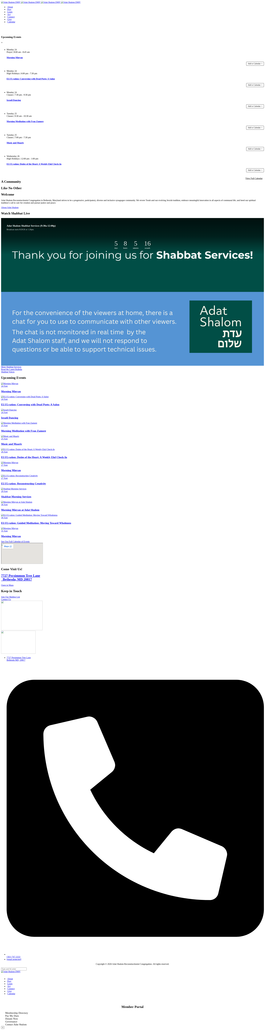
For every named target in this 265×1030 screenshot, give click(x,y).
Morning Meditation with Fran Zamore (23, 430)
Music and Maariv (11, 444)
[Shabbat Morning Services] (13, 489)
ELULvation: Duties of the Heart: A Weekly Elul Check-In (34, 457)
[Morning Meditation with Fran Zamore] (19, 423)
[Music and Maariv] (10, 436)
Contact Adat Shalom (16, 1024)
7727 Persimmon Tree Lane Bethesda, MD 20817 (20, 577)
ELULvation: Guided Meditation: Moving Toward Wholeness (36, 523)
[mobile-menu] (2, 32)
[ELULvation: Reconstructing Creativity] (19, 476)
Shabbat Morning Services (16, 496)
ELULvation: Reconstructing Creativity (23, 483)
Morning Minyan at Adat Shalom (20, 509)
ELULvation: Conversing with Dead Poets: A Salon (30, 404)
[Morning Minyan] (9, 383)
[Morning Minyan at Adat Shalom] (16, 502)
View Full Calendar (254, 178)
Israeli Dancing (9, 417)
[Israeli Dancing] (9, 410)
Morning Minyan (11, 391)
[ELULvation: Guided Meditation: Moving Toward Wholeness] (29, 515)
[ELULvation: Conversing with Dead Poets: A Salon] (25, 397)
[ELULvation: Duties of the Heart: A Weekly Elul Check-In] (28, 449)
